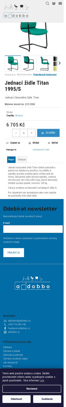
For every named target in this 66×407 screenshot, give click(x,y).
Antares (19, 115)
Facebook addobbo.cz (19, 328)
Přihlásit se (14, 252)
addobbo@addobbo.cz (19, 320)
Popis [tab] (11, 159)
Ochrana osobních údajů (15, 358)
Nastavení (31, 388)
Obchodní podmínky (13, 355)
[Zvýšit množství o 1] (31, 133)
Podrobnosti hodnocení (45, 74)
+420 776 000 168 (17, 324)
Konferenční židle (41, 149)
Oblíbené (7, 347)
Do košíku (50, 132)
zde (42, 380)
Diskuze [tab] (22, 159)
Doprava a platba (11, 351)
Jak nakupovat (10, 362)
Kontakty (7, 366)
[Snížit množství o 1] (16, 133)
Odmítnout (16, 399)
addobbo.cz (14, 332)
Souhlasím (47, 399)
